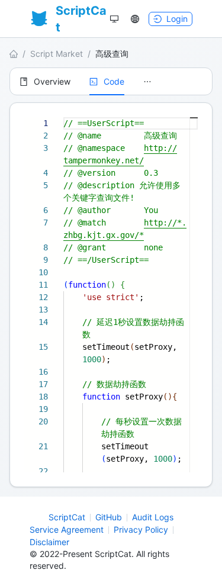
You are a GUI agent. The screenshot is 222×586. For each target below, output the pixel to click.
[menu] (111, 81)
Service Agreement (67, 529)
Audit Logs (152, 517)
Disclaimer (49, 542)
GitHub (108, 517)
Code (114, 81)
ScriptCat (67, 517)
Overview (52, 81)
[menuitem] (45, 81)
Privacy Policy (141, 529)
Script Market (56, 54)
